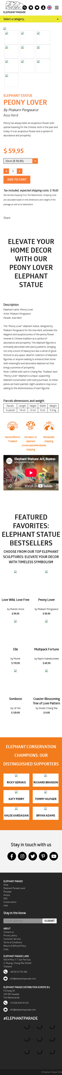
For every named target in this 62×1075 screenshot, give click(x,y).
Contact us (8, 932)
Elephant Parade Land (14, 888)
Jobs (5, 905)
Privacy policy (10, 935)
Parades (7, 891)
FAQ (5, 898)
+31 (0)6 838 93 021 (19, 1002)
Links (5, 949)
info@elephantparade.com (22, 978)
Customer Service (12, 938)
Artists (6, 895)
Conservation (9, 901)
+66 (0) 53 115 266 (18, 971)
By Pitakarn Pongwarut (20, 110)
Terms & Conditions (12, 942)
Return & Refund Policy (14, 945)
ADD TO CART (17, 179)
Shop (5, 884)
